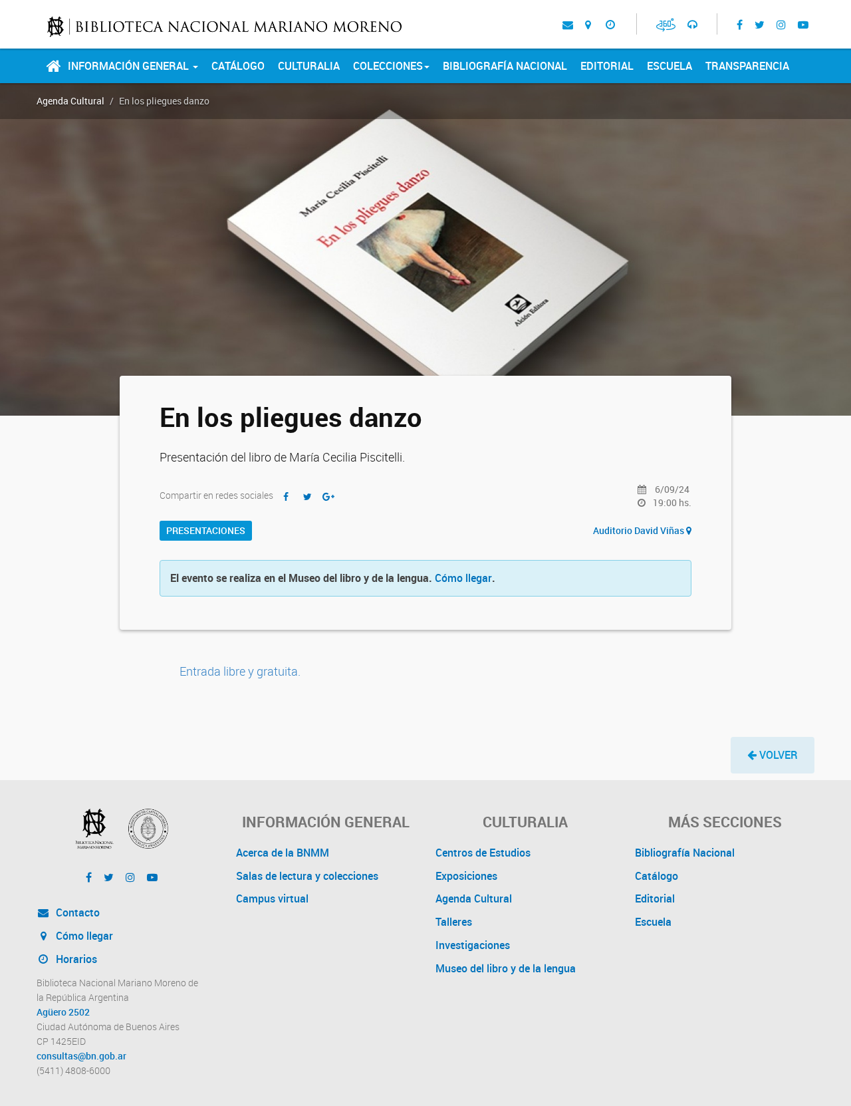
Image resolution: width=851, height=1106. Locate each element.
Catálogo (238, 66)
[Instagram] (781, 24)
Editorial (607, 66)
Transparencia (747, 66)
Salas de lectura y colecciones (307, 876)
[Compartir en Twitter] (307, 496)
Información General (129, 66)
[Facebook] (740, 24)
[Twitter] (760, 24)
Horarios (75, 959)
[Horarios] (610, 24)
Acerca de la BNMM (282, 852)
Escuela (669, 66)
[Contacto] (567, 24)
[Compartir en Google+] (328, 496)
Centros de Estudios (483, 852)
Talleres (453, 921)
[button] (772, 755)
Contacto (76, 912)
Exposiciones (466, 876)
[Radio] (692, 24)
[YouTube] (803, 24)
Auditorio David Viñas (639, 530)
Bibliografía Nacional (505, 66)
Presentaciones (205, 530)
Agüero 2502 (63, 1012)
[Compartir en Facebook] (286, 496)
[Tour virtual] (665, 24)
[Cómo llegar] (588, 24)
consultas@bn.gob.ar (81, 1056)
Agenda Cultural (70, 100)
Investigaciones (472, 945)
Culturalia (309, 66)
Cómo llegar (463, 578)
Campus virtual (272, 898)
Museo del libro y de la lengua (505, 968)
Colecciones (388, 66)
